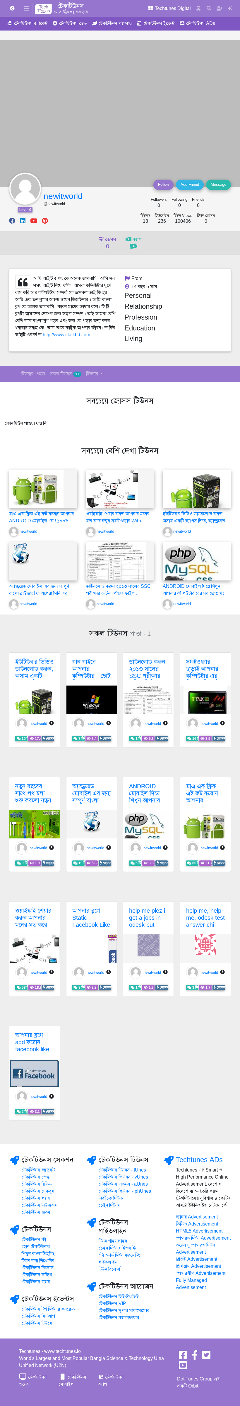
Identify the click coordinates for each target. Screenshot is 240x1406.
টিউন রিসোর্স (109, 1269)
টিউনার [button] (92, 374)
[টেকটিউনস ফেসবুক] (183, 1357)
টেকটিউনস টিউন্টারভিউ (119, 1296)
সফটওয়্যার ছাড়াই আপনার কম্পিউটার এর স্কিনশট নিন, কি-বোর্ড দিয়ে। (204, 676)
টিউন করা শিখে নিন (38, 1261)
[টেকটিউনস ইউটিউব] (183, 1367)
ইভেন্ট (158, 23)
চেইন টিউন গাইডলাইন (118, 1248)
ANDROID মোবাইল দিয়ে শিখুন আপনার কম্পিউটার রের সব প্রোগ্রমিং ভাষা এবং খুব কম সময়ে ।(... (193, 593)
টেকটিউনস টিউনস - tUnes (122, 1170)
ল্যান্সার (115, 23)
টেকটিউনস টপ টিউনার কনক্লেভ (48, 1309)
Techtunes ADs (199, 1159)
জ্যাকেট (30, 23)
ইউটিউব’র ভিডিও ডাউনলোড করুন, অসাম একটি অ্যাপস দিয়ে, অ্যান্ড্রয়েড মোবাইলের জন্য (194, 521)
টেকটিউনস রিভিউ (37, 1184)
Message (218, 184)
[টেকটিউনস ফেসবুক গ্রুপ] (194, 1357)
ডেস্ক (73, 23)
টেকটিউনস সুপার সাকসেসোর (124, 1311)
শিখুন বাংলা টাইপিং (38, 1254)
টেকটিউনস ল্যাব (36, 1198)
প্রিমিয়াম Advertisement (198, 1266)
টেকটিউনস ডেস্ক (35, 1177)
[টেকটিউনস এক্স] (206, 1357)
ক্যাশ (136, 239)
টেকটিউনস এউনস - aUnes (123, 1184)
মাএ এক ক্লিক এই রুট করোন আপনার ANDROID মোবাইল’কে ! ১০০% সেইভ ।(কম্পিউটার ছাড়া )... (41, 521)
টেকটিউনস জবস (36, 1212)
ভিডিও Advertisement (197, 1224)
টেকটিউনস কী (34, 1240)
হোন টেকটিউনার (36, 1247)
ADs (200, 23)
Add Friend (190, 184)
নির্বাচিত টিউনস (112, 1198)
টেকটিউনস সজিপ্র (37, 1275)
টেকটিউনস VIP (112, 1304)
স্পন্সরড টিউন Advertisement (203, 1238)
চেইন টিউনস (110, 1205)
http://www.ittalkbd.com (66, 335)
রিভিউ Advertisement (196, 1259)
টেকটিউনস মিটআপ (38, 1316)
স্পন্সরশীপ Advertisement (200, 1273)
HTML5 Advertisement (199, 1231)
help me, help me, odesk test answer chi (205, 918)
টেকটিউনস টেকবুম (38, 1191)
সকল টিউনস (64, 374)
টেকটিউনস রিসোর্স (38, 1268)
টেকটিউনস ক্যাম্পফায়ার (119, 1318)
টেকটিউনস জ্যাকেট (38, 1170)
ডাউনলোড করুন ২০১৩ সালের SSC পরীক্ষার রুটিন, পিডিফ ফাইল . (147, 676)
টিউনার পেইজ (33, 374)
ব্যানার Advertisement (197, 1217)
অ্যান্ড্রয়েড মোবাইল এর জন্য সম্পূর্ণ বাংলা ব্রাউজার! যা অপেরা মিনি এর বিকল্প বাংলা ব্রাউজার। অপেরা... (39, 593)
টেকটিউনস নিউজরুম (40, 1205)
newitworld (63, 196)
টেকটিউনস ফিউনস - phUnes (125, 1191)
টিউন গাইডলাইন (113, 1241)
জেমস (110, 243)
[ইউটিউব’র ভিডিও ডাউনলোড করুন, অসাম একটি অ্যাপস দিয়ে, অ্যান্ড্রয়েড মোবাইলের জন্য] (197, 495)
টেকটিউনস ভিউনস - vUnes (123, 1177)
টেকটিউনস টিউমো (38, 1323)
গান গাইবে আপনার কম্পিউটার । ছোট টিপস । (91, 672)
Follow (163, 184)
